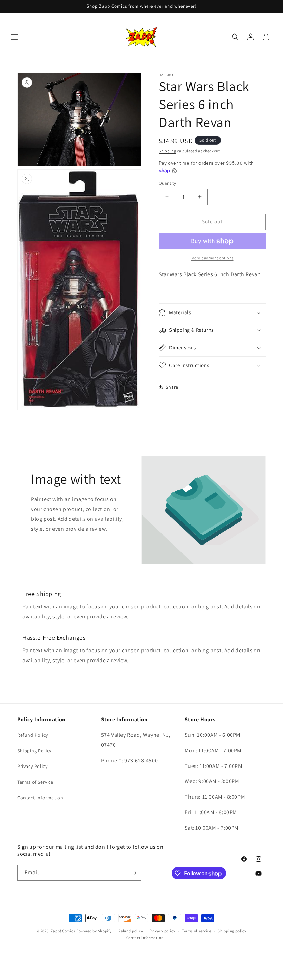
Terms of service (196, 930)
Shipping (167, 150)
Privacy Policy (32, 766)
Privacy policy (162, 930)
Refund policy (130, 930)
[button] (14, 37)
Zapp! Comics (63, 930)
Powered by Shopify (94, 930)
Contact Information (40, 797)
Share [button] (172, 387)
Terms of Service (35, 782)
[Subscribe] (133, 873)
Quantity (167, 183)
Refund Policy (32, 735)
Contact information (145, 937)
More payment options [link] (212, 257)
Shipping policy (232, 930)
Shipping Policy (34, 751)
